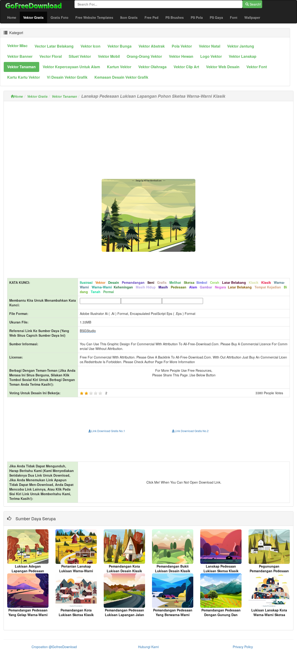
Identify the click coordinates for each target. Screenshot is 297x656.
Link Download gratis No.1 (108, 431)
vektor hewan (181, 56)
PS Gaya (216, 17)
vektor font (256, 66)
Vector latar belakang (54, 46)
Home (11, 17)
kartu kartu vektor (23, 77)
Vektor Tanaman (64, 96)
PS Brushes (174, 17)
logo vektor (211, 56)
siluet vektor (80, 56)
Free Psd (151, 17)
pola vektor (182, 46)
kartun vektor (119, 66)
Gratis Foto (59, 17)
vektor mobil (109, 56)
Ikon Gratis (129, 17)
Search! (255, 4)
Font (233, 17)
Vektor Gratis (35, 17)
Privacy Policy (243, 646)
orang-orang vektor (144, 56)
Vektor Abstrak (152, 46)
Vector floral (50, 56)
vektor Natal (209, 46)
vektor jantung (240, 46)
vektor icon (90, 46)
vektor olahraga (152, 66)
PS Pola (197, 17)
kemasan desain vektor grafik (121, 77)
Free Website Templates (94, 17)
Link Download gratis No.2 (192, 431)
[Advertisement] (148, 137)
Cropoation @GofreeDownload (54, 646)
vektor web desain (222, 66)
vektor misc (17, 45)
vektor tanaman (21, 66)
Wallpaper (252, 17)
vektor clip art (186, 66)
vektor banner (19, 56)
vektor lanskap (242, 56)
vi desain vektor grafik (67, 77)
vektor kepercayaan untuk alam (71, 66)
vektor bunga (119, 46)
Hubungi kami (148, 646)
